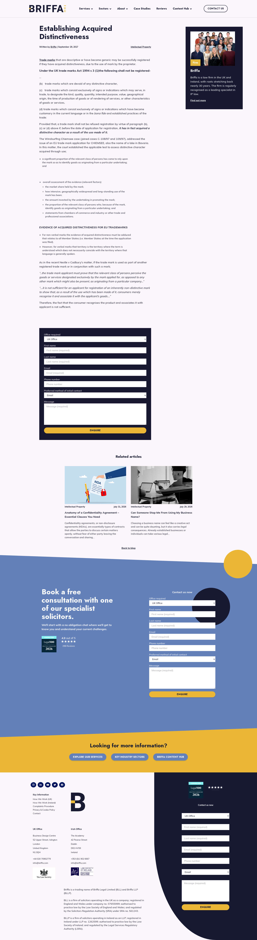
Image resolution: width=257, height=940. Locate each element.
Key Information (41, 794)
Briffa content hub (170, 757)
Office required (52, 334)
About (121, 9)
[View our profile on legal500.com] (49, 644)
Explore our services (87, 757)
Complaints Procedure (43, 806)
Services (84, 9)
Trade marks (47, 60)
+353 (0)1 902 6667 (80, 858)
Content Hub (181, 9)
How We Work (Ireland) (44, 802)
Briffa (53, 47)
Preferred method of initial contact (63, 390)
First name (50, 345)
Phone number (52, 379)
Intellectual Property (141, 47)
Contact (36, 813)
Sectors (103, 9)
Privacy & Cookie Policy (44, 809)
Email (47, 368)
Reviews (161, 9)
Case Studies (142, 9)
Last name (50, 356)
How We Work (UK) (42, 799)
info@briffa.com (40, 863)
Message (49, 401)
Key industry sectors (130, 757)
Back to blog (128, 548)
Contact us (216, 8)
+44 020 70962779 (42, 858)
